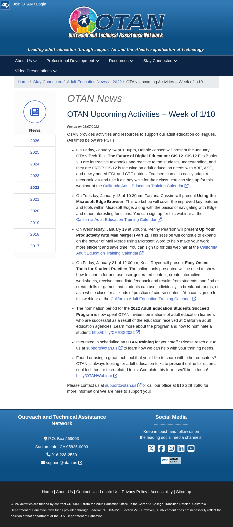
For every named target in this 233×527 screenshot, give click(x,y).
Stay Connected (47, 82)
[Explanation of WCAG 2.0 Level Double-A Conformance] (171, 460)
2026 (34, 140)
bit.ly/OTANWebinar (96, 375)
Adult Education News (87, 82)
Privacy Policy (134, 492)
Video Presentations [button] (34, 71)
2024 (34, 164)
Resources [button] (119, 60)
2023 (34, 175)
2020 (34, 211)
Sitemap (183, 492)
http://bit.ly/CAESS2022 (116, 332)
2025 (34, 152)
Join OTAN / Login (29, 4)
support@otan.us (104, 348)
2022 (117, 82)
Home (23, 82)
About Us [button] (24, 60)
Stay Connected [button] (158, 60)
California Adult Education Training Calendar (146, 186)
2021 (34, 199)
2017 (34, 246)
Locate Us (109, 492)
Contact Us (86, 492)
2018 (34, 234)
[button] (151, 450)
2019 (34, 222)
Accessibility (161, 492)
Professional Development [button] (70, 60)
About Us (64, 492)
